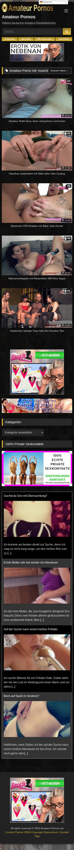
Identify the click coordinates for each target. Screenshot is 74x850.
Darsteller (26, 39)
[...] (9, 553)
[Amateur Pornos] (30, 8)
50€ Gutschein (44, 39)
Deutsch (47, 2)
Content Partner (14, 832)
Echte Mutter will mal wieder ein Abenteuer (31, 562)
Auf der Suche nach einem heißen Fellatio (30, 629)
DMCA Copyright (34, 832)
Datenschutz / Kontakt (56, 832)
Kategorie (10, 39)
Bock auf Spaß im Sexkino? (21, 695)
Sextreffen (63, 39)
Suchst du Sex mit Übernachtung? (25, 495)
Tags (37, 836)
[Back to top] (63, 839)
